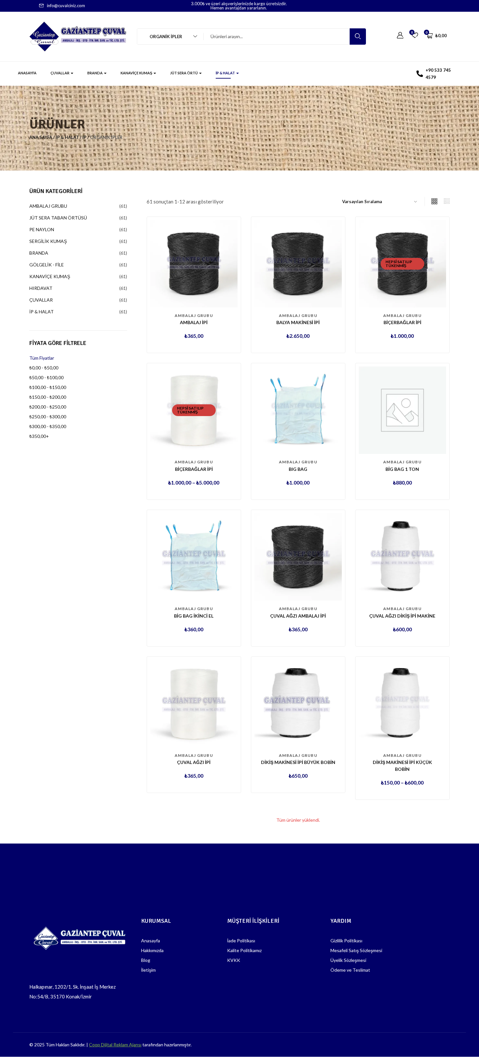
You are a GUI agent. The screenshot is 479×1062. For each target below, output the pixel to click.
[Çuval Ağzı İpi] (194, 703)
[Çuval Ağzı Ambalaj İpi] (298, 556)
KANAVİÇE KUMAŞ (137, 73)
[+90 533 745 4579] (419, 73)
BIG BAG (298, 469)
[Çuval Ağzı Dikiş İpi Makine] (402, 556)
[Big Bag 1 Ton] (402, 409)
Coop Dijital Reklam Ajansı (115, 1044)
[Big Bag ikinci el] (194, 556)
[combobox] (167, 36)
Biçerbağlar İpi (402, 322)
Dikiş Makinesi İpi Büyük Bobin (298, 762)
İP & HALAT (226, 73)
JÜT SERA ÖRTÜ (184, 73)
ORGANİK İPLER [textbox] (163, 36)
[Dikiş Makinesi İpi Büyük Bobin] (298, 703)
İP (84, 137)
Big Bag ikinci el (193, 616)
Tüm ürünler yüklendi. (298, 820)
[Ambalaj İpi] (194, 263)
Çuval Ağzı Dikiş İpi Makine (402, 616)
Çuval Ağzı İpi (193, 762)
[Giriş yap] (400, 35)
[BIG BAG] (298, 409)
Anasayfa (27, 73)
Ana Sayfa (40, 137)
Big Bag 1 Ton (402, 469)
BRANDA (95, 73)
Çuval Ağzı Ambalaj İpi (298, 616)
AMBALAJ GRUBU (194, 315)
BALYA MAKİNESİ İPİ (298, 322)
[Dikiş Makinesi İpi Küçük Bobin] (402, 703)
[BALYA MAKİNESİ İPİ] (298, 263)
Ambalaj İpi (194, 322)
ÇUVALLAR (60, 73)
